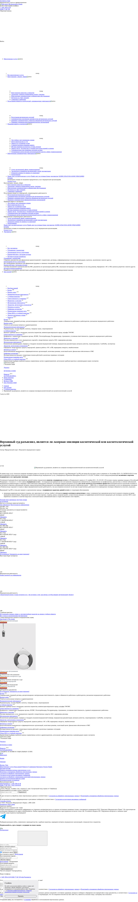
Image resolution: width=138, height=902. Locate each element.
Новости (10, 317)
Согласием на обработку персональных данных (64, 796)
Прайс (50, 767)
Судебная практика (14, 296)
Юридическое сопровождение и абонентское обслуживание (30, 96)
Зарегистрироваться (6, 869)
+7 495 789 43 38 (5, 7)
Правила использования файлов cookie (12, 778)
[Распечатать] (69, 402)
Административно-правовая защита (22, 145)
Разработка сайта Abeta (7, 804)
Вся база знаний (13, 288)
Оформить (3, 517)
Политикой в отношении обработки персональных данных (100, 796)
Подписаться (22, 792)
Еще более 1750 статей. (7, 619)
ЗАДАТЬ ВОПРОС (10, 376)
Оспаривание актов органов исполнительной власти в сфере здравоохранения (36, 152)
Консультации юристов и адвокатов (22, 93)
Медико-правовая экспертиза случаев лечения (26, 147)
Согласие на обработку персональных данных (15, 773)
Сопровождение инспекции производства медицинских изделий (32, 119)
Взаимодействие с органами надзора (19, 254)
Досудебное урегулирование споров (22, 140)
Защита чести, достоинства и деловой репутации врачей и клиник (32, 148)
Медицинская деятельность (16, 303)
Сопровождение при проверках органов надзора (26, 150)
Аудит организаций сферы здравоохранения (25, 169)
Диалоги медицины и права (16, 315)
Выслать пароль (5, 859)
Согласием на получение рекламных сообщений (70, 799)
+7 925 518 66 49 (15, 785)
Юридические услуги (11, 59)
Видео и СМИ (8, 381)
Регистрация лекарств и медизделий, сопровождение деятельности (29, 101)
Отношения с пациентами (16, 250)
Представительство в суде (19, 141)
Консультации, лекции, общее (17, 76)
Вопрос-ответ (12, 292)
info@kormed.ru (5, 783)
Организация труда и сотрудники (18, 252)
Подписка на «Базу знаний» (20, 98)
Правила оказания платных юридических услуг (15, 770)
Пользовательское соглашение (9, 780)
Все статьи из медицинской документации (13, 616)
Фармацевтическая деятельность (18, 294)
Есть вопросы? (14, 554)
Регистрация (19, 854)
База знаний (7, 272)
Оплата (45, 767)
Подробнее (3, 622)
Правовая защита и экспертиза (17, 124)
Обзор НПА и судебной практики (18, 313)
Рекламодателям (5, 768)
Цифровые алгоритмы (15, 309)
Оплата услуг (12, 181)
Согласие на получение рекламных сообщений (15, 775)
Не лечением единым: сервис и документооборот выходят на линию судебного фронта (28, 614)
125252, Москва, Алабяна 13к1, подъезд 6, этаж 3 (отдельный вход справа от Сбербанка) (28, 788)
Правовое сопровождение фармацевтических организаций (30, 122)
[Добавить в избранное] (69, 416)
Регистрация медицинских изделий (22, 117)
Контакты (39, 767)
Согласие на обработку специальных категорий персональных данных (22, 777)
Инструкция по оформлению (20, 505)
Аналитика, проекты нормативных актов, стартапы (27, 94)
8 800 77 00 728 (5, 9)
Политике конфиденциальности (16, 890)
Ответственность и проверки (17, 298)
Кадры (10, 290)
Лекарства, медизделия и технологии (19, 305)
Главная (6, 386)
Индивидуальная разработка (17, 256)
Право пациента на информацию (10, 575)
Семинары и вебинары (18, 99)
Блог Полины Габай (10, 382)
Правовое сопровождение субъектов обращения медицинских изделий (34, 120)
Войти (15, 852)
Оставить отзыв (5, 1)
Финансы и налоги (14, 307)
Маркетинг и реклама (14, 301)
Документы (7, 232)
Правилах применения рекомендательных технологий (18, 891)
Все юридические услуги (16, 75)
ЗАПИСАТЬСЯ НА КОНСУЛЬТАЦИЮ (71, 176)
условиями (27, 899)
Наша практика (9, 377)
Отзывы (10, 178)
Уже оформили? (5, 505)
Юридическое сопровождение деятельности (22, 153)
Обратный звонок (5, 11)
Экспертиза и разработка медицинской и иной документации (31, 171)
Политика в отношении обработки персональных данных (18, 772)
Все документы (12, 248)
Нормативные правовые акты (17, 311)
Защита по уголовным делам (20, 143)
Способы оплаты (5, 801)
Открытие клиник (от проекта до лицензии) (25, 173)
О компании (8, 379)
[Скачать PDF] (69, 431)
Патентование (15, 174)
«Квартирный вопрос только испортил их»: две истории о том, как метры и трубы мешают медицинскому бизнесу (37, 594)
